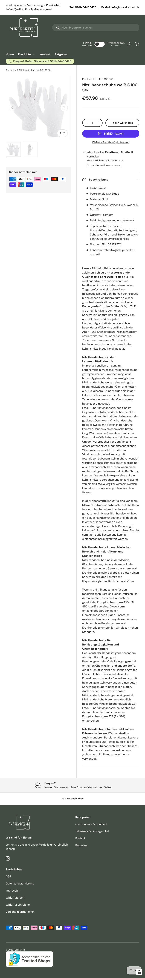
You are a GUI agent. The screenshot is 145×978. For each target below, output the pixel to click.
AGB (8, 876)
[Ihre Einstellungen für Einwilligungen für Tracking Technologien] (139, 972)
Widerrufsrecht (15, 897)
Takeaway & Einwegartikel (92, 831)
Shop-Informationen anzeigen (104, 165)
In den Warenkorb (122, 122)
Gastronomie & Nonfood (91, 824)
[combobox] (95, 27)
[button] (137, 44)
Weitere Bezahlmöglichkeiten (110, 142)
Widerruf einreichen (18, 904)
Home (10, 54)
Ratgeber (61, 54)
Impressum (13, 890)
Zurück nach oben (73, 798)
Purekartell (88, 79)
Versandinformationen (20, 912)
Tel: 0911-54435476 (82, 7)
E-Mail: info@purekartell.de (120, 7)
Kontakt (45, 54)
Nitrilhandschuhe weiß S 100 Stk (35, 70)
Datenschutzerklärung (20, 883)
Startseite (11, 70)
